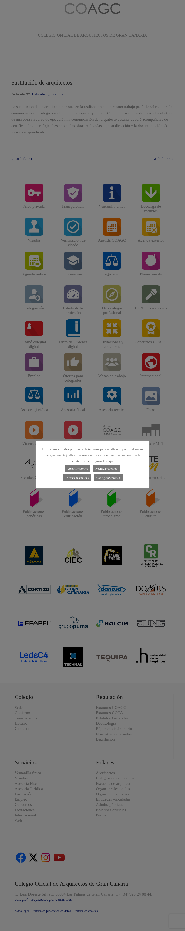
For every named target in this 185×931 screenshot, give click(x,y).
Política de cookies (77, 478)
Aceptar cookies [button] (78, 468)
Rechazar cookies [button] (106, 468)
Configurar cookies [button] (108, 478)
